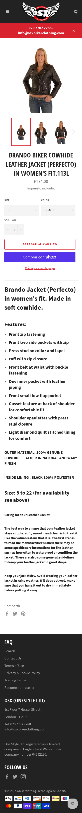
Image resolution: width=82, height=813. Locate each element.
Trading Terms (15, 680)
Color (45, 200)
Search (9, 651)
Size (7, 200)
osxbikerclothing (25, 791)
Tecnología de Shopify (52, 791)
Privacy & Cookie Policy (22, 672)
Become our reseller (19, 687)
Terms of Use (14, 665)
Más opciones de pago (40, 268)
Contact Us (12, 658)
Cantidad (10, 219)
